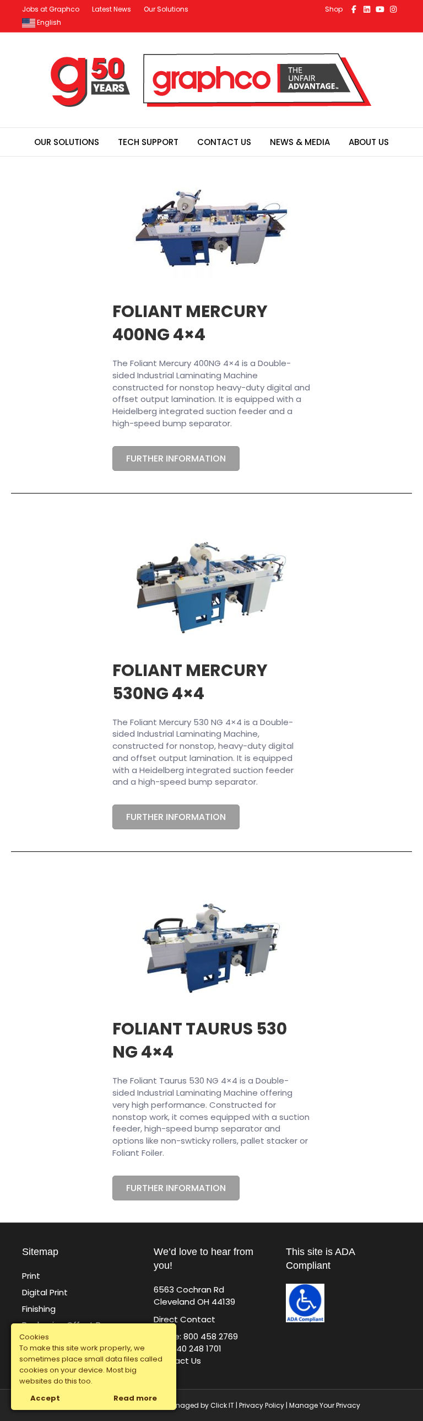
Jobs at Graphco (50, 9)
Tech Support (148, 142)
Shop (334, 9)
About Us (369, 142)
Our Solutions (166, 9)
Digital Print (45, 1292)
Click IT (223, 1405)
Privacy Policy (261, 1405)
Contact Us (224, 142)
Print (31, 1275)
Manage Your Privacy (324, 1405)
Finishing (39, 1309)
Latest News (111, 9)
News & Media (300, 142)
